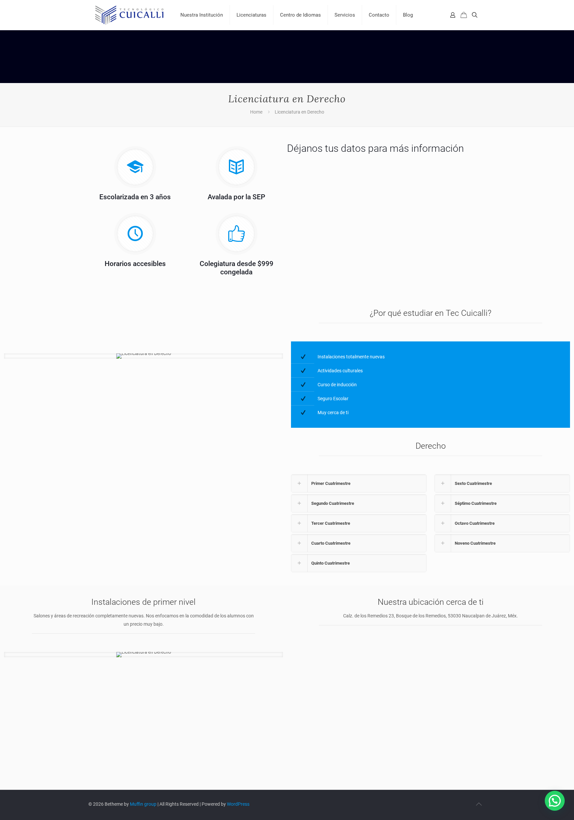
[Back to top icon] (479, 804)
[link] (359, 483)
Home (256, 112)
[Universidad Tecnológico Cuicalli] (129, 15)
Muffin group (143, 804)
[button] (555, 801)
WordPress (238, 804)
